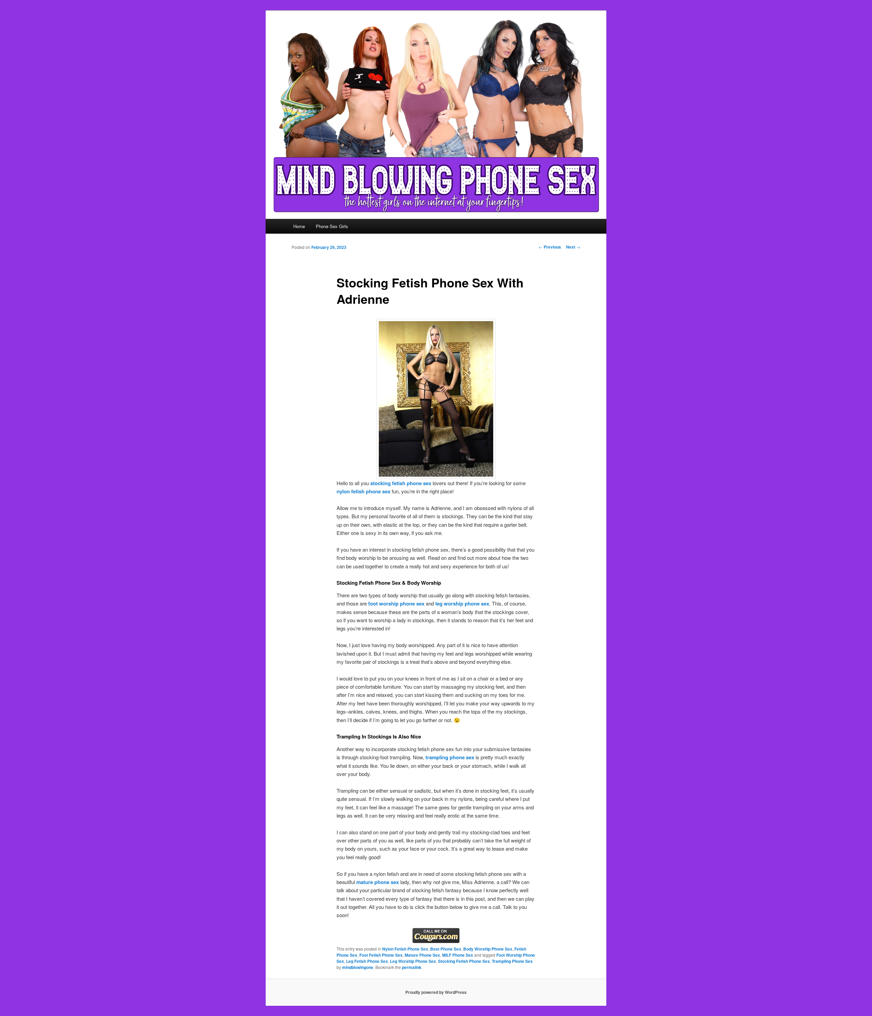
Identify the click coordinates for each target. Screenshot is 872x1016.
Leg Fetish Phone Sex (367, 961)
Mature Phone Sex (422, 955)
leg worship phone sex (462, 603)
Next (573, 247)
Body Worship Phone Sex (487, 949)
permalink (411, 967)
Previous (550, 247)
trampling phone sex (449, 757)
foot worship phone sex (396, 603)
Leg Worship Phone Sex (413, 961)
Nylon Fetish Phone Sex (405, 949)
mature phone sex (377, 882)
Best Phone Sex (445, 949)
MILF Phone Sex (457, 955)
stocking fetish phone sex (400, 483)
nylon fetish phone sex (363, 491)
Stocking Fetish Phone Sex (464, 961)
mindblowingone (357, 967)
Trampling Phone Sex (512, 961)
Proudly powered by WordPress (436, 992)
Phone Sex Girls (332, 226)
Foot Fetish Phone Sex (381, 955)
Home (299, 226)
